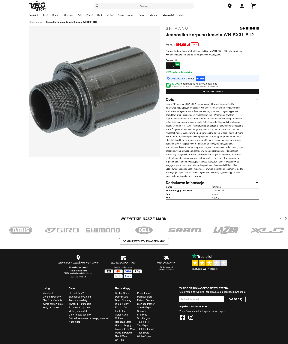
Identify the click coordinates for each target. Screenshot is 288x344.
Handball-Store (123, 321)
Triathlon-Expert (145, 329)
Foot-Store (120, 311)
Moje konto (48, 293)
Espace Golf (121, 307)
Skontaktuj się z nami (78, 267)
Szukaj (144, 6)
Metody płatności (78, 311)
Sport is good (144, 318)
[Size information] (176, 60)
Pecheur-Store (144, 296)
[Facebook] (182, 317)
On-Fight (119, 339)
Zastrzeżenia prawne (80, 307)
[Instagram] (191, 317)
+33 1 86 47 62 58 (78, 276)
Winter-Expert (144, 336)
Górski (89, 14)
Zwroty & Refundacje (80, 303)
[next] (286, 219)
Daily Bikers (121, 296)
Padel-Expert (144, 293)
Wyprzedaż (168, 14)
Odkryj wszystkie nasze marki (144, 241)
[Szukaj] (97, 6)
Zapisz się (235, 299)
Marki (181, 14)
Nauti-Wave (121, 336)
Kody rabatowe (51, 307)
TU (176, 65)
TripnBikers (143, 332)
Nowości (33, 14)
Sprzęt (142, 14)
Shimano (177, 28)
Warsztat (154, 14)
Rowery (56, 14)
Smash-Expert (144, 307)
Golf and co (121, 318)
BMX (99, 14)
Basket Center (122, 293)
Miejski (110, 14)
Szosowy (68, 14)
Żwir (80, 14)
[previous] (281, 219)
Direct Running (123, 300)
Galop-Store (121, 314)
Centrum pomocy (52, 296)
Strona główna (36, 21)
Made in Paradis (123, 332)
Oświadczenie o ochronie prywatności (89, 318)
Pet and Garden (145, 300)
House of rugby (123, 325)
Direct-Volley (122, 303)
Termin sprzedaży (78, 300)
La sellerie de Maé (125, 329)
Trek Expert (143, 325)
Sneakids (142, 314)
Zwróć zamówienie (166, 269)
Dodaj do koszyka (212, 91)
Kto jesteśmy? (76, 293)
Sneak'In (141, 311)
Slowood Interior (145, 303)
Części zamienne (126, 14)
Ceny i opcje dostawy (80, 314)
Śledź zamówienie (52, 300)
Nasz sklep (75, 321)
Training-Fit (143, 321)
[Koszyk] (254, 6)
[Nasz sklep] (230, 6)
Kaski (45, 14)
